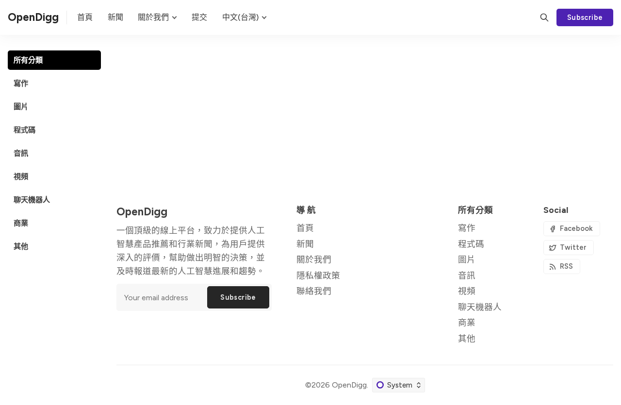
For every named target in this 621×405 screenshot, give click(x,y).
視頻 (466, 291)
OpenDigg (349, 384)
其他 (466, 338)
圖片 (466, 259)
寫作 (466, 228)
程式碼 (471, 244)
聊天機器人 (480, 307)
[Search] (544, 17)
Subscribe (585, 17)
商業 (466, 322)
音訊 (466, 275)
